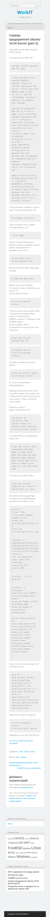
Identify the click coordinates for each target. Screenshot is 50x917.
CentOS (18, 838)
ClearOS (34, 838)
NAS (17, 853)
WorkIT (25, 12)
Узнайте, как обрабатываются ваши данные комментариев (22, 798)
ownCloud (22, 853)
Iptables (27, 848)
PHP (28, 853)
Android (10, 839)
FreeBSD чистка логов (18, 878)
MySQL (11, 852)
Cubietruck (13, 843)
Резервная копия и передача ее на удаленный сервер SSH (23, 887)
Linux (21, 752)
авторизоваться (26, 787)
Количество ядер (15, 875)
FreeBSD (15, 848)
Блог (33, 752)
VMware (12, 857)
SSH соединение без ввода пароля (23, 872)
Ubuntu (27, 752)
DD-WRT (24, 842)
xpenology (33, 857)
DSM (32, 843)
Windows (23, 856)
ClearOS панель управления (29, 768)
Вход (10, 824)
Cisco (27, 839)
